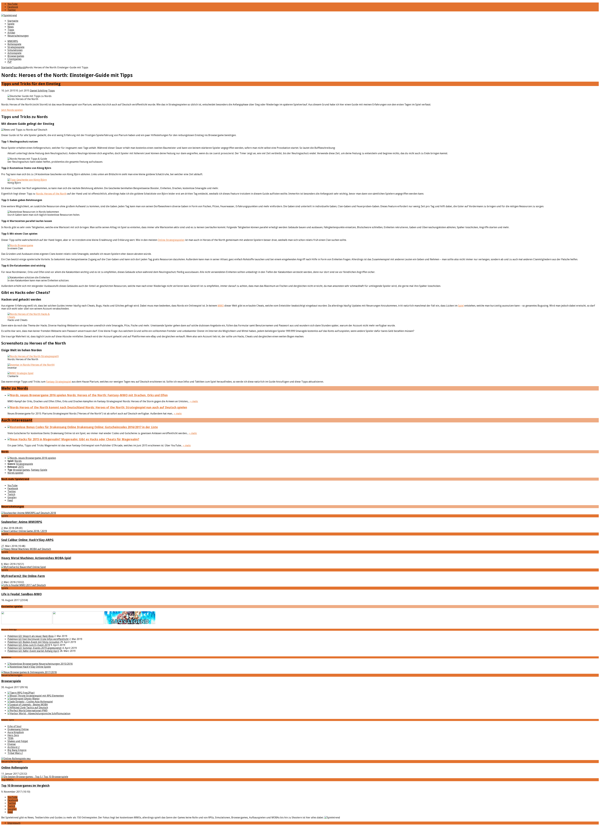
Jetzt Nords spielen (12, 110)
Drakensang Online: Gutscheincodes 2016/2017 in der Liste (117, 427)
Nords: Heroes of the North (51, 193)
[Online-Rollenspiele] (16, 758)
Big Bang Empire (17, 750)
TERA (10, 738)
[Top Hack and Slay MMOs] (29, 666)
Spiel (461, 305)
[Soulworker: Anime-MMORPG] (28, 512)
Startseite (13, 20)
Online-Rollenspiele (14, 767)
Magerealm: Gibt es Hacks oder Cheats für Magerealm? (99, 439)
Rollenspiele (14, 44)
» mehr (194, 401)
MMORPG (13, 41)
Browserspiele (11, 681)
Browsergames (16, 56)
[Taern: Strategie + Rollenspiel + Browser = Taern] (21, 692)
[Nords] (32, 458)
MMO (221, 305)
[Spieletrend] (300, 15)
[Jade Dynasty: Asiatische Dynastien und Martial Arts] (30, 701)
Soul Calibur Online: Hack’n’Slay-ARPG (27, 540)
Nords (18, 460)
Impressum (14, 823)
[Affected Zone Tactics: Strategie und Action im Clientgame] (28, 707)
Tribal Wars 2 (15, 753)
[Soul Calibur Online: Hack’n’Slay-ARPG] (24, 531)
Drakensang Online (18, 729)
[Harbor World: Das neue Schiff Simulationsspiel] (39, 713)
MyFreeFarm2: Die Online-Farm (23, 576)
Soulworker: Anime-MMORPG (21, 522)
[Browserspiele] (29, 672)
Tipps (11, 29)
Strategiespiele (16, 47)
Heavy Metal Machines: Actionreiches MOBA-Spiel (36, 558)
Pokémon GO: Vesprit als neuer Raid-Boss (31, 636)
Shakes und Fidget (18, 741)
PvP (10, 62)
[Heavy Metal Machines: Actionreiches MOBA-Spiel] (26, 549)
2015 (21, 466)
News (11, 26)
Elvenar (12, 744)
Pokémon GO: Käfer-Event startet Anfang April (33, 650)
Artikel (11, 32)
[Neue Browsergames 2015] (40, 663)
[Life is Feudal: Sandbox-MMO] (23, 585)
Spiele (11, 23)
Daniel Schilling (39, 90)
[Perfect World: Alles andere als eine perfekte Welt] (28, 710)
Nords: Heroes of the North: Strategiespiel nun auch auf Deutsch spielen (136, 407)
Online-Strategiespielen (171, 239)
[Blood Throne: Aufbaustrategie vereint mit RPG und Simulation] (36, 695)
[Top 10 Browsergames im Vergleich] (34, 776)
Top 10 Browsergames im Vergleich (25, 785)
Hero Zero (13, 735)
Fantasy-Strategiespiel (58, 381)
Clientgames (14, 59)
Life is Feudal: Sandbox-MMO (21, 594)
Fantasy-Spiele (39, 469)
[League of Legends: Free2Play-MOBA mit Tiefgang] (28, 704)
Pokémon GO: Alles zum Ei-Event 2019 (29, 645)
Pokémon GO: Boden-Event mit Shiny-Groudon (33, 642)
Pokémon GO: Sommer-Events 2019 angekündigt (35, 648)
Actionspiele (14, 53)
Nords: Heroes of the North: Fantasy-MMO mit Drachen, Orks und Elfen (117, 395)
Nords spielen (15, 472)
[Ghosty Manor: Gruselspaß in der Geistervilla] (24, 698)
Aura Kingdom (16, 732)
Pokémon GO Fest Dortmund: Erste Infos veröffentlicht (38, 639)
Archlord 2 (14, 747)
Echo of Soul (14, 726)
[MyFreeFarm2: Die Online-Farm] (23, 567)
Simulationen (15, 50)
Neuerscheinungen (18, 35)
